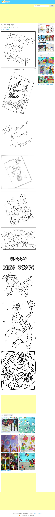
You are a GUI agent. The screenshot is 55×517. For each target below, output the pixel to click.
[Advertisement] (27, 16)
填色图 (7, 29)
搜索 (52, 5)
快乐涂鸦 (10, 27)
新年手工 (3, 29)
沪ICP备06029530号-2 (38, 513)
